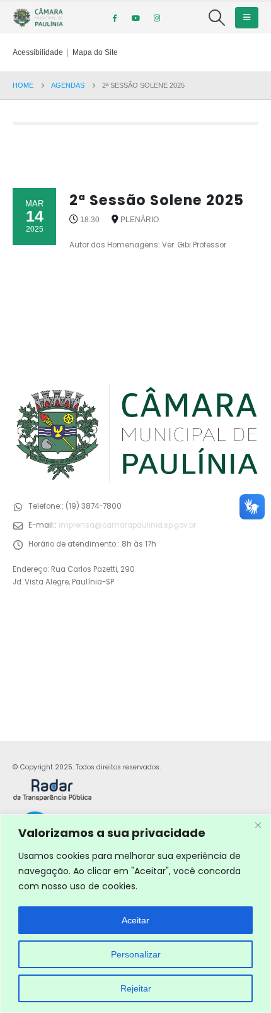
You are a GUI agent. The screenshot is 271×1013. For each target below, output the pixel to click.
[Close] (257, 824)
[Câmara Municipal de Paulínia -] (38, 18)
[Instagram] (157, 18)
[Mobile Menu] (246, 17)
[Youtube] (135, 18)
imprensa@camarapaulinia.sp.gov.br (127, 525)
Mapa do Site (95, 52)
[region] (135, 913)
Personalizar (136, 954)
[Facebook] (114, 18)
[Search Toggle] (217, 17)
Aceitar (135, 920)
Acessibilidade (38, 52)
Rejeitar (135, 988)
